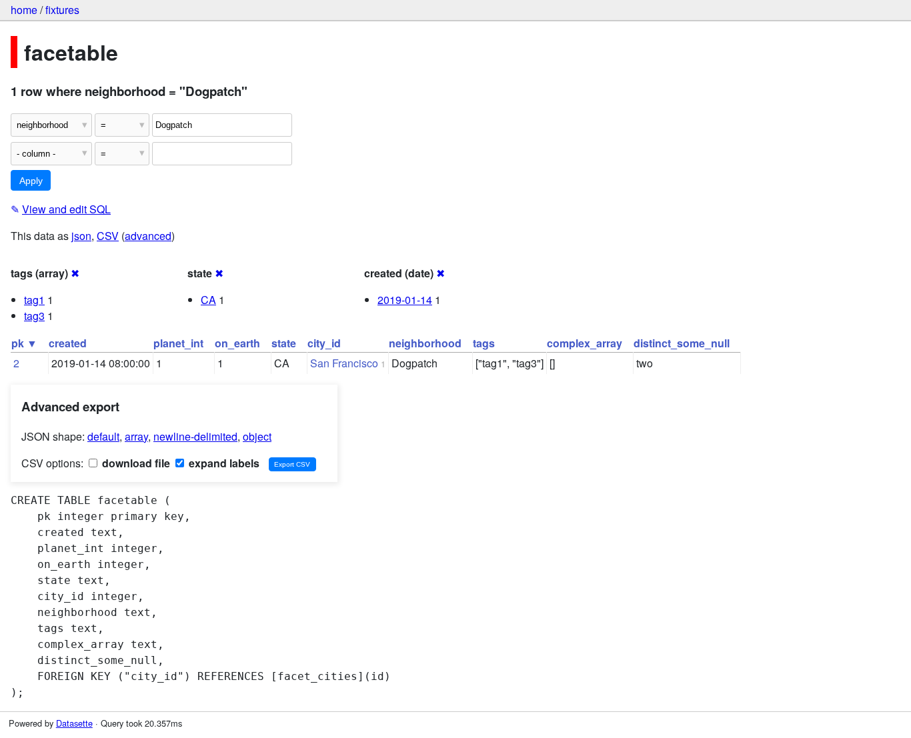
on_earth (237, 343)
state (283, 343)
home (24, 9)
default (103, 436)
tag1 (34, 299)
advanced (148, 235)
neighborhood (425, 343)
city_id (324, 343)
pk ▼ (24, 343)
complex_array (584, 343)
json (81, 235)
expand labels (222, 463)
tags (484, 343)
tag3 (34, 315)
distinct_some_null (682, 343)
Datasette (74, 723)
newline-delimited (195, 436)
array (136, 436)
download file (134, 463)
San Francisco (344, 363)
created (68, 343)
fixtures (62, 9)
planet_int (178, 343)
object (257, 436)
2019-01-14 (404, 299)
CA (208, 299)
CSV (108, 235)
